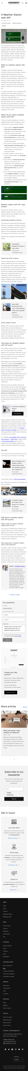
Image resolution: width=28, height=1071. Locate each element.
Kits (4, 936)
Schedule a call (12, 865)
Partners (5, 951)
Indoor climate (7, 1008)
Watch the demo (13, 838)
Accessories (6, 934)
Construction (6, 988)
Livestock (5, 993)
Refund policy (7, 1022)
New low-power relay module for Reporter (12, 731)
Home (4, 905)
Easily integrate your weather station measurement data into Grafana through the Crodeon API (18, 465)
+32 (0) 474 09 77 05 (9, 1041)
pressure (23, 437)
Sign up (14, 799)
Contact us (13, 889)
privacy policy (18, 636)
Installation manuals (8, 976)
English (16, 1059)
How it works (6, 925)
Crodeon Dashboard (8, 971)
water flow (14, 439)
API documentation (20, 479)
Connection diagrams (9, 973)
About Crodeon (7, 945)
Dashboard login (7, 914)
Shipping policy (7, 1019)
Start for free (11, 692)
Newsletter (6, 956)
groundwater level (14, 437)
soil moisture (5, 439)
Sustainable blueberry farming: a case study (18, 246)
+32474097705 (7, 608)
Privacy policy (7, 1025)
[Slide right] (17, 759)
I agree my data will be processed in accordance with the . (13, 635)
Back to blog (14, 594)
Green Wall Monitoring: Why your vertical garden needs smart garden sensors (18, 308)
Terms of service (7, 1017)
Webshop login (7, 916)
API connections (7, 965)
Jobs (4, 953)
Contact (5, 911)
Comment (5, 624)
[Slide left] (10, 759)
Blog (4, 968)
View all (25, 707)
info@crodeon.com (8, 1039)
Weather (5, 1005)
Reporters (5, 931)
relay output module (8, 441)
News (4, 948)
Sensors (5, 928)
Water (4, 1002)
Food (4, 991)
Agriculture (6, 985)
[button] (2, 3)
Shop (4, 908)
